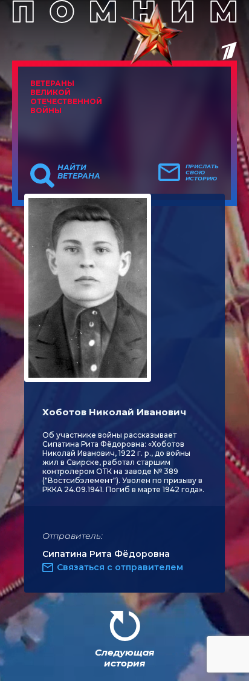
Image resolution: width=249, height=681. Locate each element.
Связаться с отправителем (120, 567)
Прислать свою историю (202, 172)
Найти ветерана (78, 171)
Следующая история (124, 657)
